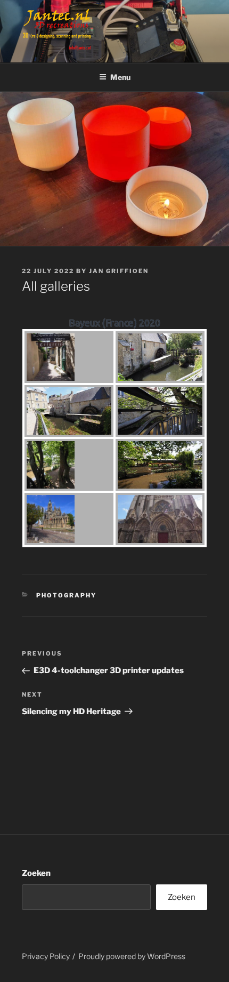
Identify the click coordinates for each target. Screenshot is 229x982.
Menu (120, 77)
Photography (66, 595)
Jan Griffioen (119, 271)
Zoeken (36, 873)
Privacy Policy (46, 956)
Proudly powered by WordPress (131, 956)
